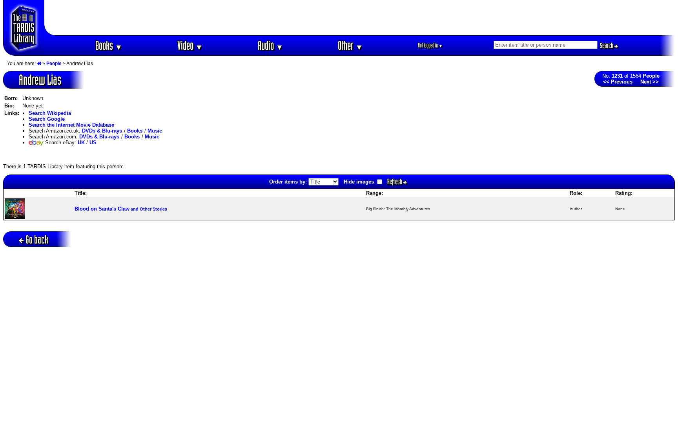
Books (108, 45)
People (54, 63)
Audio (270, 45)
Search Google (47, 119)
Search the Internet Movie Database (71, 125)
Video (190, 45)
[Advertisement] (360, 17)
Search (607, 45)
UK (81, 142)
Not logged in (430, 45)
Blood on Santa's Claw (121, 209)
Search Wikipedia (50, 113)
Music (155, 131)
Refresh (395, 181)
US (93, 142)
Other (350, 45)
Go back (37, 239)
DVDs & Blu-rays (102, 131)
